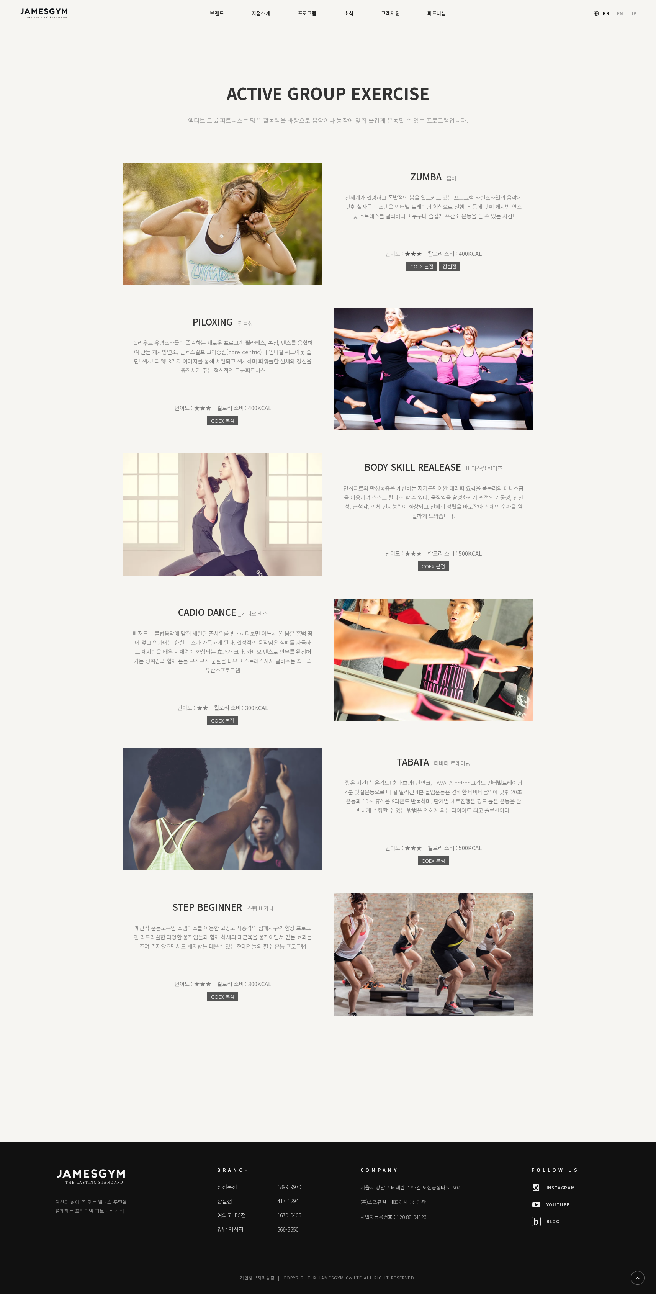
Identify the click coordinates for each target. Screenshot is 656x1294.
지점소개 (261, 13)
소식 (348, 13)
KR (606, 13)
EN (620, 13)
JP (634, 13)
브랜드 (217, 13)
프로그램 (307, 13)
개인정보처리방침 (257, 1277)
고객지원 (390, 13)
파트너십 (436, 13)
